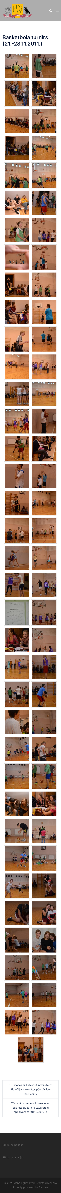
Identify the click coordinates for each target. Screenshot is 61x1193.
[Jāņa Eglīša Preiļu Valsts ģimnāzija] (17, 10)
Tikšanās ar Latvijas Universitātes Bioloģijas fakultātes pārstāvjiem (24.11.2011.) (32, 1089)
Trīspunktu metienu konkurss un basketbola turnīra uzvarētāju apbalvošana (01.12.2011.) (30, 1108)
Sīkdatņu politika (12, 1144)
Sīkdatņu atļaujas (13, 1157)
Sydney (43, 1187)
